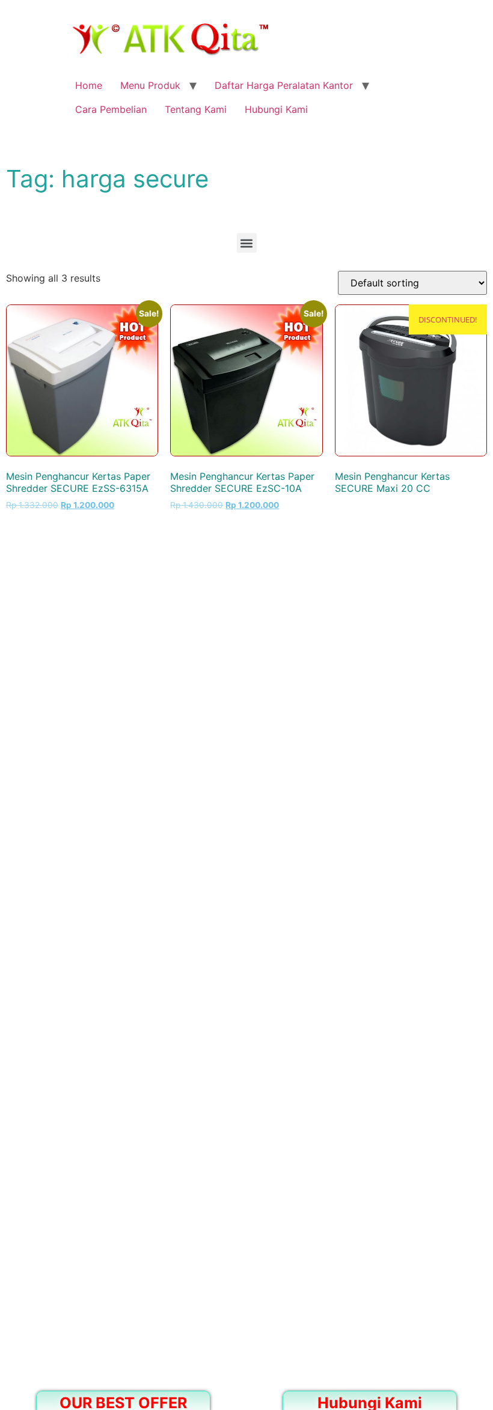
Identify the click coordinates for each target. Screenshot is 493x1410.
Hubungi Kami (276, 109)
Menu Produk (150, 85)
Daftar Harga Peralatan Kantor (284, 85)
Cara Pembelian (111, 109)
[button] (247, 243)
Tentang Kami (196, 109)
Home (88, 85)
